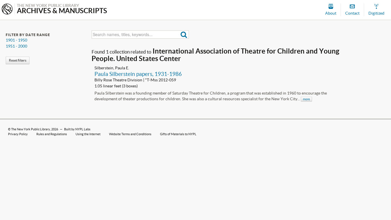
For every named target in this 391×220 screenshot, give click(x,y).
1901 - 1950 (16, 40)
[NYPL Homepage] (7, 9)
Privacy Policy (18, 134)
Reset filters (17, 60)
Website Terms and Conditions (130, 134)
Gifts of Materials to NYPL (178, 134)
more (306, 99)
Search (184, 34)
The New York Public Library (30, 129)
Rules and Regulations (51, 134)
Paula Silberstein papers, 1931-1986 (138, 74)
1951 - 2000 (16, 46)
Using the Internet (88, 134)
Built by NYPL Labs (77, 129)
